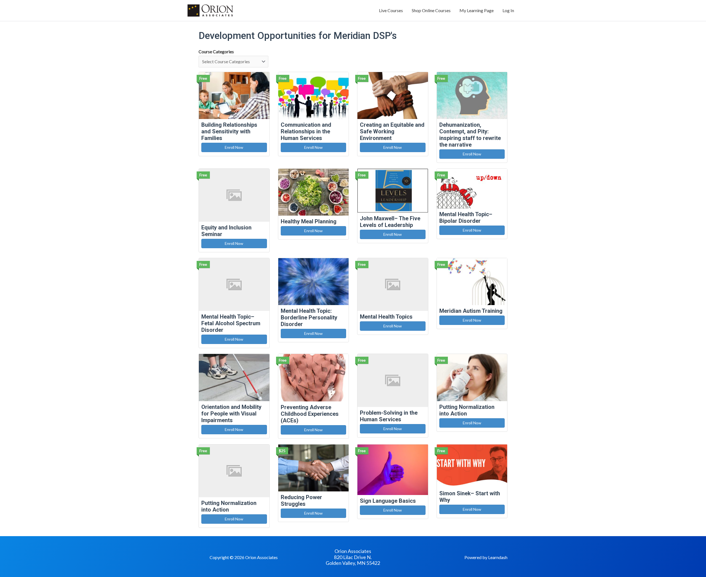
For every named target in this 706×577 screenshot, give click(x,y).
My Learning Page (476, 10)
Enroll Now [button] (234, 147)
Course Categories (216, 51)
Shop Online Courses (431, 10)
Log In (508, 10)
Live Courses (391, 10)
